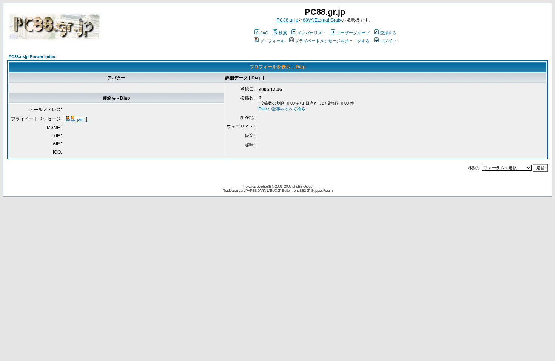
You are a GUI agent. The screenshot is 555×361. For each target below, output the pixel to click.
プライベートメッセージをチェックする (332, 41)
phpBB (266, 186)
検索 (283, 33)
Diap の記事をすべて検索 (282, 108)
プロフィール (272, 41)
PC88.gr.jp (287, 20)
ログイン (388, 41)
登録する (388, 33)
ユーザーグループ (353, 33)
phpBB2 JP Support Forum (313, 190)
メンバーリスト (311, 33)
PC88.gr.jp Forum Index (32, 56)
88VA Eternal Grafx (322, 20)
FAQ (264, 33)
